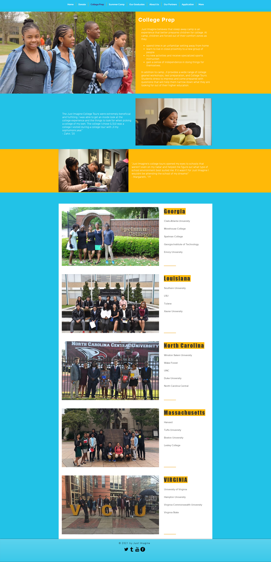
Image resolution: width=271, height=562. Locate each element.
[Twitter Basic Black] (126, 549)
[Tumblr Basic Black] (131, 549)
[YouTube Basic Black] (137, 549)
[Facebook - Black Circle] (142, 549)
